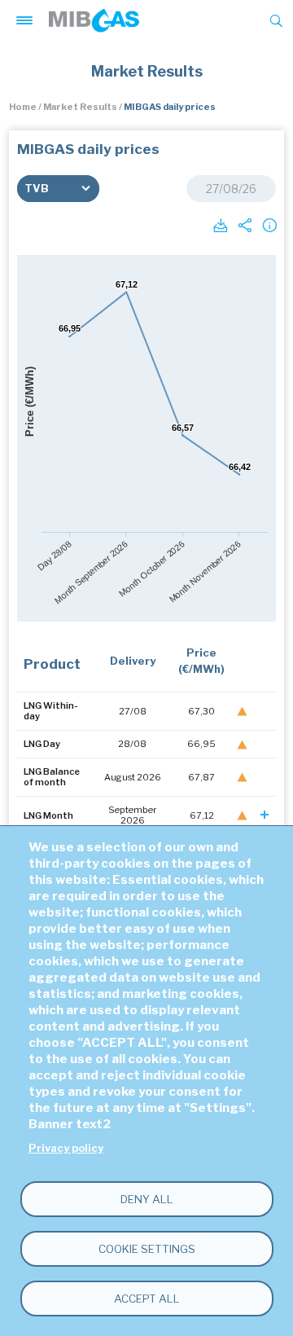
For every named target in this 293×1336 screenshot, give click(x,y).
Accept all (147, 1298)
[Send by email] (243, 224)
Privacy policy (65, 1148)
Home (23, 106)
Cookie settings (146, 1248)
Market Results (80, 106)
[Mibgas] (94, 20)
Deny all (146, 1199)
